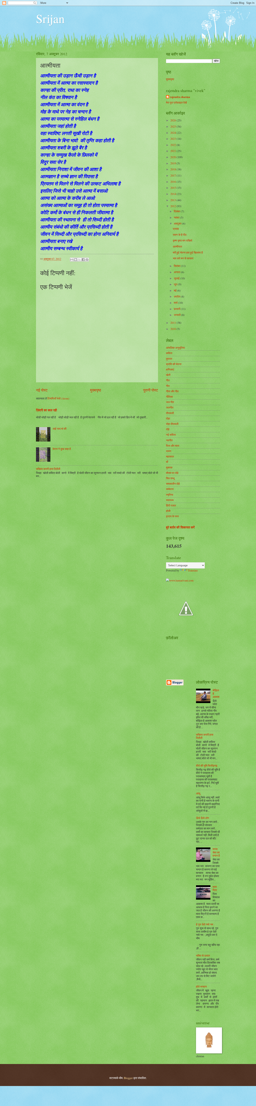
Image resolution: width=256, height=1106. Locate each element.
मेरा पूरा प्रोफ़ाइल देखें (176, 102)
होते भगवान (201, 986)
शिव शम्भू (170, 478)
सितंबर (177, 266)
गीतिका (169, 397)
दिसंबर (177, 211)
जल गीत (170, 402)
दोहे (167, 429)
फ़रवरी (177, 309)
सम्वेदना (170, 489)
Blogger (128, 1078)
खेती (168, 375)
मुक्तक (169, 467)
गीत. (168, 386)
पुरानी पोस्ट (150, 390)
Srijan (50, 18)
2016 (173, 182)
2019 (173, 163)
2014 (173, 194)
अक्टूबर (178, 223)
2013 (173, 200)
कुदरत (169, 359)
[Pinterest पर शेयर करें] (87, 260)
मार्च (176, 303)
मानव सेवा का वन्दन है (216, 852)
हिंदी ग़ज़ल (171, 505)
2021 (173, 151)
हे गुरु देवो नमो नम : (205, 924)
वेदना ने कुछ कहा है (62, 449)
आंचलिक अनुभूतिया (175, 348)
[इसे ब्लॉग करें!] (76, 260)
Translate (193, 570)
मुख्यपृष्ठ (95, 390)
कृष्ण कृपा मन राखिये (182, 240)
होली (168, 511)
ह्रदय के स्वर (172, 516)
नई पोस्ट (42, 390)
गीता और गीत (172, 391)
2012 (173, 206)
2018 (173, 169)
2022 (173, 145)
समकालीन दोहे (173, 484)
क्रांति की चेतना (173, 364)
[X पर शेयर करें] (79, 260)
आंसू (198, 793)
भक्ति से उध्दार (203, 955)
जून (176, 284)
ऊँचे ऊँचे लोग (202, 818)
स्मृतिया (169, 495)
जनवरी (177, 315)
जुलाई (177, 278)
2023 (173, 139)
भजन (168, 451)
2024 (173, 133)
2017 (173, 175)
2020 (173, 157)
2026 (173, 120)
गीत (168, 380)
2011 (173, 323)
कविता (169, 353)
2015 (173, 188)
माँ (167, 462)
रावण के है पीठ (179, 235)
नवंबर (177, 217)
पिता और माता (172, 446)
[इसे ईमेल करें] (72, 260)
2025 (173, 126)
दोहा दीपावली (172, 424)
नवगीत (169, 440)
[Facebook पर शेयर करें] (83, 260)
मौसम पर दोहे (172, 473)
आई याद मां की (59, 429)
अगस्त (177, 272)
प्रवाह (176, 229)
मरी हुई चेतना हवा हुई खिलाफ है (188, 252)
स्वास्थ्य (170, 500)
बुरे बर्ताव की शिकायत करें (180, 527)
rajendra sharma (180, 97)
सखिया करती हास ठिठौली (48, 469)
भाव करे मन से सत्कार (183, 258)
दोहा (168, 418)
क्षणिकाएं (170, 369)
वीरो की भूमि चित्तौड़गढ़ (206, 765)
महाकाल (170, 456)
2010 (173, 329)
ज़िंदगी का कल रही (46, 410)
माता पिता (215, 888)
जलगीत (169, 407)
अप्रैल (177, 296)
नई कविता (171, 435)
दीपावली (170, 413)
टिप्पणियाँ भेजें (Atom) (58, 398)
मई (175, 290)
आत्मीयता (177, 246)
